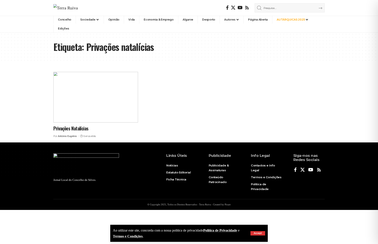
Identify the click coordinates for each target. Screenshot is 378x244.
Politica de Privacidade (220, 230)
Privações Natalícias (70, 128)
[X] (233, 7)
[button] (257, 233)
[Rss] (247, 7)
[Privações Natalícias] (95, 97)
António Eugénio (67, 136)
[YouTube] (240, 7)
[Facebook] (227, 7)
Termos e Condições (128, 236)
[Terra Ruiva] (65, 8)
